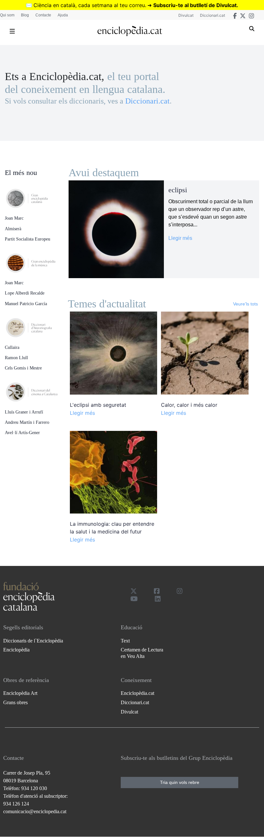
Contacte (43, 15)
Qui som (7, 15)
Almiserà (13, 228)
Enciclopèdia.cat (137, 693)
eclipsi (177, 190)
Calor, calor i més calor (189, 405)
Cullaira (12, 347)
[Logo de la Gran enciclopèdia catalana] (37, 196)
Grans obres (15, 702)
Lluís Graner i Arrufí (24, 412)
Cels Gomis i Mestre (23, 368)
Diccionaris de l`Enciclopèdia (33, 640)
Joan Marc (14, 218)
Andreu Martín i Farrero (27, 422)
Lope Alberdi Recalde (24, 293)
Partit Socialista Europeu (27, 239)
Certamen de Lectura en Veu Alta (142, 653)
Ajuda (63, 15)
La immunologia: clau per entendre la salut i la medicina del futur (112, 528)
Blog (25, 15)
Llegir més (180, 238)
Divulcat (185, 15)
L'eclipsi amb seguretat (98, 405)
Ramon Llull (16, 357)
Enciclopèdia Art (20, 693)
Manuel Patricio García (26, 303)
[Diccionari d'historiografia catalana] (37, 326)
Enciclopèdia (16, 649)
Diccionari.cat (212, 15)
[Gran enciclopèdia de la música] (37, 261)
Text (125, 640)
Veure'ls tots (245, 303)
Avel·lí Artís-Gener (22, 432)
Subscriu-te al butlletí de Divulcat (195, 5)
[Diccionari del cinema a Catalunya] (37, 390)
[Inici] (129, 31)
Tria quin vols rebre (179, 782)
